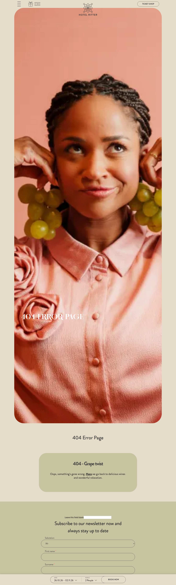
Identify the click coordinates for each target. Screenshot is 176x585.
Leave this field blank (74, 517)
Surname (49, 564)
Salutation (49, 538)
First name (50, 551)
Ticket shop (148, 4)
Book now (113, 579)
